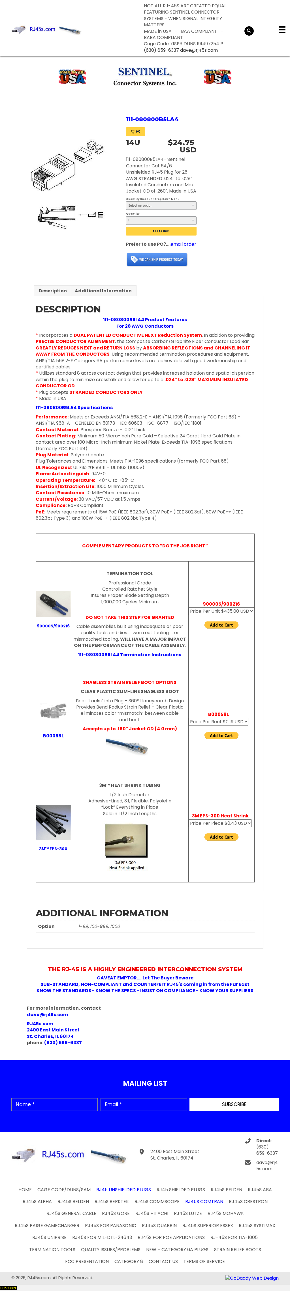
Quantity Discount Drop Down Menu (153, 199)
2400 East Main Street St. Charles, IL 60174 (174, 1154)
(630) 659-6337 (161, 50)
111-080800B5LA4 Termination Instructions (129, 654)
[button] (234, 1104)
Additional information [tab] (103, 291)
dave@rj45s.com (199, 50)
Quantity (133, 213)
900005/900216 (53, 626)
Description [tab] (53, 291)
